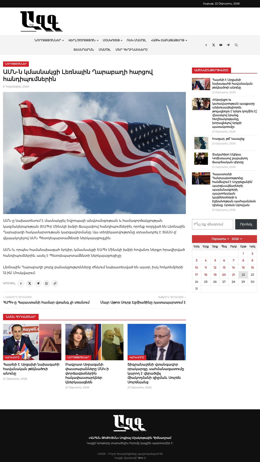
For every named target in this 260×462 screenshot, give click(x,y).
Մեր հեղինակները (132, 49)
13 (224, 267)
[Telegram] (38, 283)
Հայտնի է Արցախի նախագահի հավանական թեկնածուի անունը (31, 369)
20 (224, 274)
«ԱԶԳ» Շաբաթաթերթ (167, 40)
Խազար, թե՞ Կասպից (228, 139)
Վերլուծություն (81, 40)
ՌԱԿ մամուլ (136, 40)
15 (243, 267)
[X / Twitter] (29, 283)
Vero (140, 457)
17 (196, 274)
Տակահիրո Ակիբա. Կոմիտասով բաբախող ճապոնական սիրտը (230, 158)
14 (233, 267)
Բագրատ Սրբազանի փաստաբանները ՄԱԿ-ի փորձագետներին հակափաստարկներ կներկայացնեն (87, 373)
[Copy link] (55, 283)
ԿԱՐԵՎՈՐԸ (12, 357)
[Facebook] (20, 283)
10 (196, 267)
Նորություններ (48, 40)
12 (215, 267)
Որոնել (246, 224)
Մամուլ (105, 49)
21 (233, 274)
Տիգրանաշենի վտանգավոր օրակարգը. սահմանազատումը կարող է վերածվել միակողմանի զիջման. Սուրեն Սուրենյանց (156, 373)
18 (205, 274)
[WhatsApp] (46, 283)
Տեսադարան (84, 49)
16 (252, 267)
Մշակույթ (111, 40)
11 (206, 267)
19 (215, 274)
